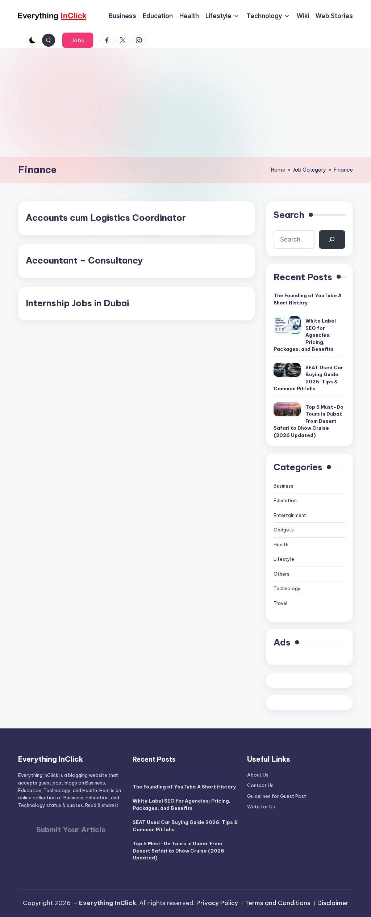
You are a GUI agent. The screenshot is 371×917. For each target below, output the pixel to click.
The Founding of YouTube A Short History (308, 299)
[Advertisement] (185, 102)
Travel (280, 603)
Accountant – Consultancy (84, 260)
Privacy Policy (217, 903)
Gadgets (284, 530)
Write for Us (261, 806)
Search (289, 214)
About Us (257, 775)
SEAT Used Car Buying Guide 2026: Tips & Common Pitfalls (308, 378)
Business (283, 486)
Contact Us (260, 785)
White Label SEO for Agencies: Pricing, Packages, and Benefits (305, 335)
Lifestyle (284, 559)
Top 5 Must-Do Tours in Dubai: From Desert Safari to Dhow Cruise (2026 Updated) (308, 421)
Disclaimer (333, 903)
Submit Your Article (71, 829)
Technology (287, 588)
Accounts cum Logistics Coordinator (106, 217)
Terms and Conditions (277, 903)
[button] (77, 40)
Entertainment (290, 515)
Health (281, 544)
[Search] (332, 239)
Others (281, 574)
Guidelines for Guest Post (276, 796)
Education (285, 500)
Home (278, 170)
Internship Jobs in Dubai (77, 303)
